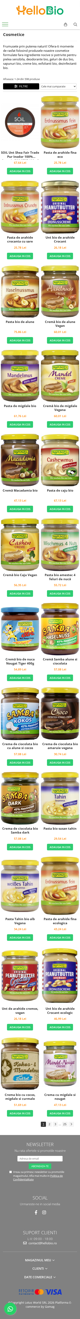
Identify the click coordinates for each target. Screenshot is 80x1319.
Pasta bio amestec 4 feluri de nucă (60, 577)
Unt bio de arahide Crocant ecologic (60, 1011)
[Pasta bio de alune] (20, 291)
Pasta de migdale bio (20, 406)
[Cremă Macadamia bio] (20, 460)
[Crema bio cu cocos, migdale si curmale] (20, 1064)
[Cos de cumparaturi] (65, 24)
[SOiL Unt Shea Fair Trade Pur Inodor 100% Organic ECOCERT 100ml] (20, 122)
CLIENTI (38, 1268)
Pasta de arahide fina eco (60, 155)
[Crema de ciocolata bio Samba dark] (20, 798)
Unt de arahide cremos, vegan (20, 1011)
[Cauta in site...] (75, 24)
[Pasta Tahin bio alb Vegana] (20, 886)
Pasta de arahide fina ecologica (60, 921)
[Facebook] (36, 1212)
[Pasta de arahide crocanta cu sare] (20, 207)
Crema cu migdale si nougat (60, 1097)
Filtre (22, 86)
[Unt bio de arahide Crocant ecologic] (60, 976)
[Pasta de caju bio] (60, 460)
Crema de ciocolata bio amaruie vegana (60, 746)
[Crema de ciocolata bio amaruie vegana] (60, 713)
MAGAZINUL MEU (38, 1260)
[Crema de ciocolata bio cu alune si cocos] (20, 713)
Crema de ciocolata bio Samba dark (20, 831)
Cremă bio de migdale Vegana (60, 408)
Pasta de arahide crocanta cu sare (20, 240)
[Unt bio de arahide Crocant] (60, 207)
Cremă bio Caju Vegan (20, 575)
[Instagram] (44, 1212)
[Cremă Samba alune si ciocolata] (60, 629)
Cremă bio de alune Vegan (60, 324)
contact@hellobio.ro (42, 1243)
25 (64, 1124)
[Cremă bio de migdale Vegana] (60, 376)
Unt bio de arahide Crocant (60, 240)
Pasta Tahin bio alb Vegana (20, 921)
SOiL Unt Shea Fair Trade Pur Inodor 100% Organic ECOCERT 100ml (20, 155)
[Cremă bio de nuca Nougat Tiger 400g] (20, 629)
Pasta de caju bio (60, 490)
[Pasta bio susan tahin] (60, 798)
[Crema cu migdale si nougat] (60, 1063)
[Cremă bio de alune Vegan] (60, 291)
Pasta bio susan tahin (60, 828)
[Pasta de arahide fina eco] (60, 122)
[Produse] (5, 26)
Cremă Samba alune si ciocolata (60, 661)
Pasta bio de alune (20, 322)
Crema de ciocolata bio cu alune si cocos (20, 746)
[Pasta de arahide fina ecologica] (60, 885)
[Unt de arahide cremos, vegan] (20, 976)
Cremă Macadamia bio (20, 490)
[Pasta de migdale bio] (20, 376)
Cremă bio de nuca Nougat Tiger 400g (20, 661)
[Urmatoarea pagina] (71, 1124)
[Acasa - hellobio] (40, 10)
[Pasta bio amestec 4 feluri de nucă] (60, 544)
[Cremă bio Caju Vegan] (20, 544)
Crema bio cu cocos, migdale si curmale (20, 1097)
